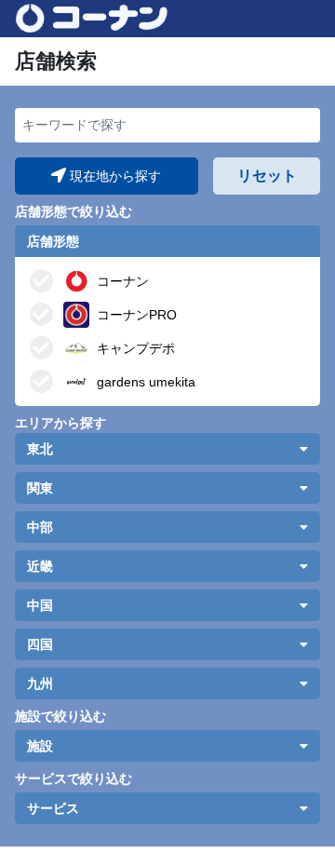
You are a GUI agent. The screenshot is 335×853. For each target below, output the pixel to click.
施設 (40, 745)
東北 (40, 448)
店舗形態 (53, 241)
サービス (53, 808)
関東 (40, 488)
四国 (40, 644)
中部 (40, 527)
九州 (40, 683)
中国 (40, 605)
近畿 (40, 566)
